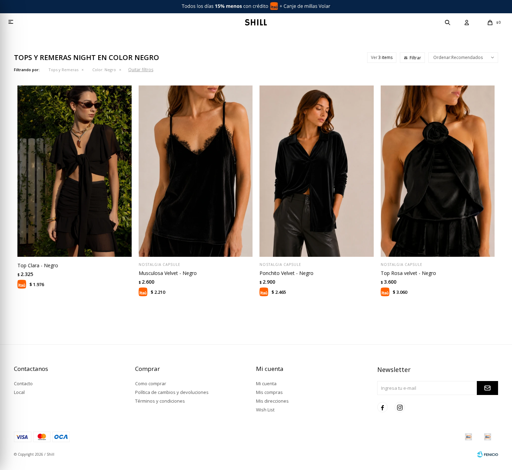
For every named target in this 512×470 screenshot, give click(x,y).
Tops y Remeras (63, 69)
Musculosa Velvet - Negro (168, 273)
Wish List (265, 409)
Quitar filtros (140, 70)
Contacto (23, 383)
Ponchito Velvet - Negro (286, 273)
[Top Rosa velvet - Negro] (438, 171)
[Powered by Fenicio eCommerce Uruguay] (487, 454)
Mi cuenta (266, 383)
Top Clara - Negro (37, 265)
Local (19, 392)
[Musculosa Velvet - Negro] (196, 171)
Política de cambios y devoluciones (172, 392)
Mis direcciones (272, 401)
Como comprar (150, 383)
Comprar (95, 248)
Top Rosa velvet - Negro (408, 273)
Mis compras (269, 392)
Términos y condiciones (160, 401)
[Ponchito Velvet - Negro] (316, 171)
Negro (104, 69)
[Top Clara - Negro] (74, 171)
